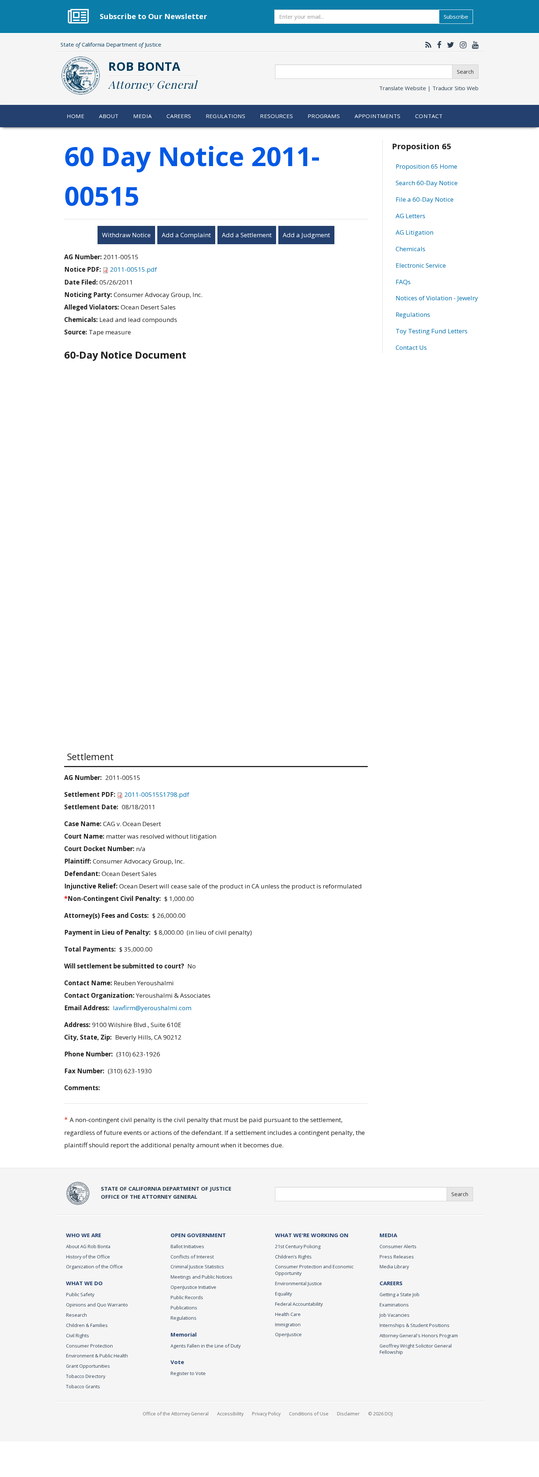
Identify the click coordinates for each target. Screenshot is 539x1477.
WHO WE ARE (83, 1235)
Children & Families (87, 1325)
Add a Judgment (306, 235)
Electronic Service (421, 265)
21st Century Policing (297, 1246)
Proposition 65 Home (426, 166)
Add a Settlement (247, 235)
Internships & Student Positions (415, 1325)
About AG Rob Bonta (88, 1246)
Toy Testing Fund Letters (431, 331)
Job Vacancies (395, 1315)
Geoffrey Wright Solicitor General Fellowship (416, 1349)
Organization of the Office (94, 1266)
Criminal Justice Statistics (197, 1266)
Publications (183, 1307)
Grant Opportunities (88, 1366)
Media (142, 116)
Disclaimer (348, 1413)
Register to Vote (188, 1373)
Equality (283, 1293)
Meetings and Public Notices (201, 1276)
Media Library (394, 1266)
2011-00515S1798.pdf (156, 794)
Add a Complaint (186, 235)
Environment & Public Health (97, 1355)
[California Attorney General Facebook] (437, 45)
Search (465, 71)
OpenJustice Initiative (193, 1287)
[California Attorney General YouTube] (473, 45)
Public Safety (80, 1294)
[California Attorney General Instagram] (461, 45)
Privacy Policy (266, 1413)
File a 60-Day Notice (425, 199)
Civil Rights (77, 1335)
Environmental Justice (298, 1283)
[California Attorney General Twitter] (448, 45)
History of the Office (88, 1256)
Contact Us (411, 347)
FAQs (403, 282)
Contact (429, 116)
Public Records (186, 1297)
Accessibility (230, 1413)
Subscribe (456, 16)
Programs (324, 116)
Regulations (225, 116)
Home (76, 116)
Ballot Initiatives (187, 1246)
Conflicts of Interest (192, 1256)
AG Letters (410, 216)
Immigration (288, 1324)
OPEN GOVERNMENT (198, 1235)
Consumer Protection (89, 1345)
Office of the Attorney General (176, 1413)
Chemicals (410, 249)
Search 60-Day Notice (427, 183)
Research (76, 1315)
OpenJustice (288, 1334)
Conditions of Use (309, 1413)
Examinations (394, 1304)
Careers (178, 116)
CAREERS (391, 1283)
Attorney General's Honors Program (419, 1335)
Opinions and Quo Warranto (97, 1304)
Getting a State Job (399, 1294)
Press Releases (397, 1256)
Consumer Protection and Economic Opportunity (314, 1269)
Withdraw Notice (126, 235)
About (109, 116)
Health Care (288, 1314)
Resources (276, 116)
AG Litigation (414, 232)
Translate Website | (428, 88)
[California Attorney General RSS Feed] (427, 45)
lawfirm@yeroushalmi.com (152, 1008)
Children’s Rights (293, 1256)
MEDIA (388, 1235)
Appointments (378, 116)
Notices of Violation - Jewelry (437, 298)
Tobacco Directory (85, 1376)
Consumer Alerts (398, 1246)
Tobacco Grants (83, 1386)
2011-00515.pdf (133, 269)
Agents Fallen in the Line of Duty (205, 1345)
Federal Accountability (299, 1304)
